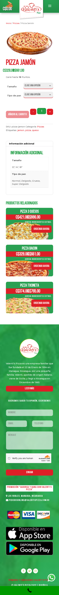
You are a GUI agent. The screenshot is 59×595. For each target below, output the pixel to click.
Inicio (8, 23)
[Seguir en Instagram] (35, 570)
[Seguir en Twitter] (29, 570)
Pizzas (16, 23)
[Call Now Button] (29, 590)
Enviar (29, 472)
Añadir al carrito (17, 114)
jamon (20, 130)
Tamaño (12, 86)
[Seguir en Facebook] (23, 570)
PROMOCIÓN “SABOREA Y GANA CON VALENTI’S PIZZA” (29, 488)
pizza (28, 130)
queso (35, 130)
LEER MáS (29, 388)
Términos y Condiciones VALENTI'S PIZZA (29, 580)
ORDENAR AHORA (41, 229)
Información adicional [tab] (21, 143)
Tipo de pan (14, 95)
